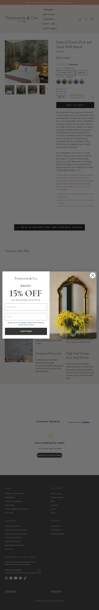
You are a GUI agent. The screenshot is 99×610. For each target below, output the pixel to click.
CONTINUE (26, 331)
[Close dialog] (93, 275)
